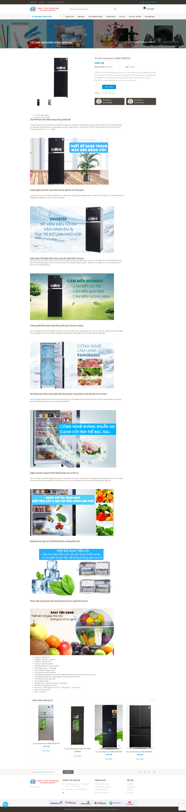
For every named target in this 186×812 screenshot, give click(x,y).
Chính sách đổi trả (101, 790)
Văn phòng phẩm (95, 17)
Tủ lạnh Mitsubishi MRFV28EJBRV (77, 749)
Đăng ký (42, 2)
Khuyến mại (150, 17)
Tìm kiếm (130, 784)
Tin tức (122, 17)
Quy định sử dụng (101, 793)
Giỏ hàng (130, 793)
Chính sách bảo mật (101, 784)
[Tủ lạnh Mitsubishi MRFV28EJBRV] (77, 726)
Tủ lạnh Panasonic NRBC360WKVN (108, 752)
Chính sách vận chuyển (102, 787)
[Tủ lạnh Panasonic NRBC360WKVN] (109, 727)
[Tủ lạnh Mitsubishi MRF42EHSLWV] (46, 723)
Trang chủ (69, 17)
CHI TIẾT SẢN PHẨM (41, 115)
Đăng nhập (33, 2)
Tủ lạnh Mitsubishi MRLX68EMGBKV (140, 752)
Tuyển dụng (110, 17)
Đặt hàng (109, 87)
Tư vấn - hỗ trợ (135, 17)
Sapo (119, 809)
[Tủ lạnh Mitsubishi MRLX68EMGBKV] (140, 727)
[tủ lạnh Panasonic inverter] (117, 478)
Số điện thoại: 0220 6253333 (56, 2)
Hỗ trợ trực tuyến (149, 2)
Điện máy (81, 17)
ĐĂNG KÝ (68, 772)
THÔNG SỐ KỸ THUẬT (42, 117)
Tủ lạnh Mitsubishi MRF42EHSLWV (46, 743)
